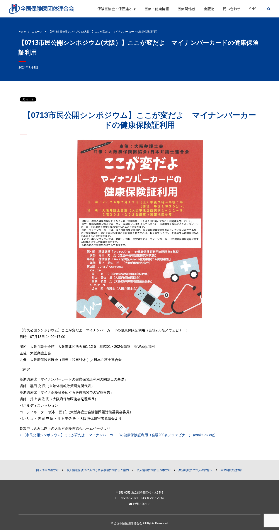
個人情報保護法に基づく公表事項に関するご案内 (97, 470)
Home (22, 31)
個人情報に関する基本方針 (154, 470)
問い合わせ (231, 8)
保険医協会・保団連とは (116, 8)
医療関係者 (186, 8)
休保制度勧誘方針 (231, 470)
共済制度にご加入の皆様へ (196, 470)
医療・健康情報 (157, 8)
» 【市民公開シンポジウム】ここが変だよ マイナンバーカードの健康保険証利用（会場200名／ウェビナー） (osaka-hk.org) (117, 435)
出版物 (209, 8)
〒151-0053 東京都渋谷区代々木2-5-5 (139, 492)
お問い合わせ (141, 504)
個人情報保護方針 (47, 470)
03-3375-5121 (129, 498)
